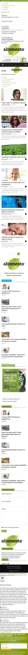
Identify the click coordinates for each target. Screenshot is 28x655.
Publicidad (5, 7)
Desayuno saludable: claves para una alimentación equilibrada (13, 356)
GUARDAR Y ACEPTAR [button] (5, 632)
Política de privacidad (13, 527)
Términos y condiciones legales (13, 566)
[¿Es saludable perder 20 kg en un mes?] (14, 319)
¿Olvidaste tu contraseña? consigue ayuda (12, 30)
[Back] (2, 14)
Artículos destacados (8, 79)
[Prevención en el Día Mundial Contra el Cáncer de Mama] (14, 122)
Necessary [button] (2, 606)
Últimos (5, 77)
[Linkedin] (4, 12)
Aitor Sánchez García (6, 213)
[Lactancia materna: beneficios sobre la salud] (14, 229)
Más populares (7, 81)
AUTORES (5, 3)
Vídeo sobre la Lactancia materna (14, 103)
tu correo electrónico (7, 37)
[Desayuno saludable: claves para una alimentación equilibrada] (14, 350)
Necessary (4, 607)
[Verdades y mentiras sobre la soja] (14, 149)
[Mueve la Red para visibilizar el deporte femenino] (14, 202)
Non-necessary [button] (4, 619)
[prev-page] (9, 254)
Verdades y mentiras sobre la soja (14, 157)
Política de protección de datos (14, 568)
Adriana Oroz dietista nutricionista (11, 399)
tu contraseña (5, 26)
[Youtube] (8, 12)
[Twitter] (7, 12)
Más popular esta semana (9, 82)
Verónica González (6, 104)
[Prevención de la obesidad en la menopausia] (14, 174)
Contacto (5, 9)
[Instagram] (3, 12)
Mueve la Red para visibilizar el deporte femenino (13, 211)
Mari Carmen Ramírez (7, 133)
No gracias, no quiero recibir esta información (11, 654)
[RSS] (5, 12)
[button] (2, 65)
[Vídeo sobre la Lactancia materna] (14, 95)
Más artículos (5, 363)
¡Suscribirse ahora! (6, 649)
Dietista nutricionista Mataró (9, 401)
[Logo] (5, 72)
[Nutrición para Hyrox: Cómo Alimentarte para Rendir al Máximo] (14, 302)
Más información (23, 575)
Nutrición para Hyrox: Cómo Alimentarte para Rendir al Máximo (11, 308)
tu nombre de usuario (7, 21)
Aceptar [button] (17, 575)
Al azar (5, 86)
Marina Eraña (5, 241)
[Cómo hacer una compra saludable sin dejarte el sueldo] (14, 334)
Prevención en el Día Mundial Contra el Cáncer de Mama (12, 131)
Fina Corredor (5, 186)
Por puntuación (7, 84)
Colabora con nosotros (9, 5)
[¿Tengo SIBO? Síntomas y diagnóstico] (14, 286)
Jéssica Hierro (5, 159)
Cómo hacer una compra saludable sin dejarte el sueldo (14, 340)
